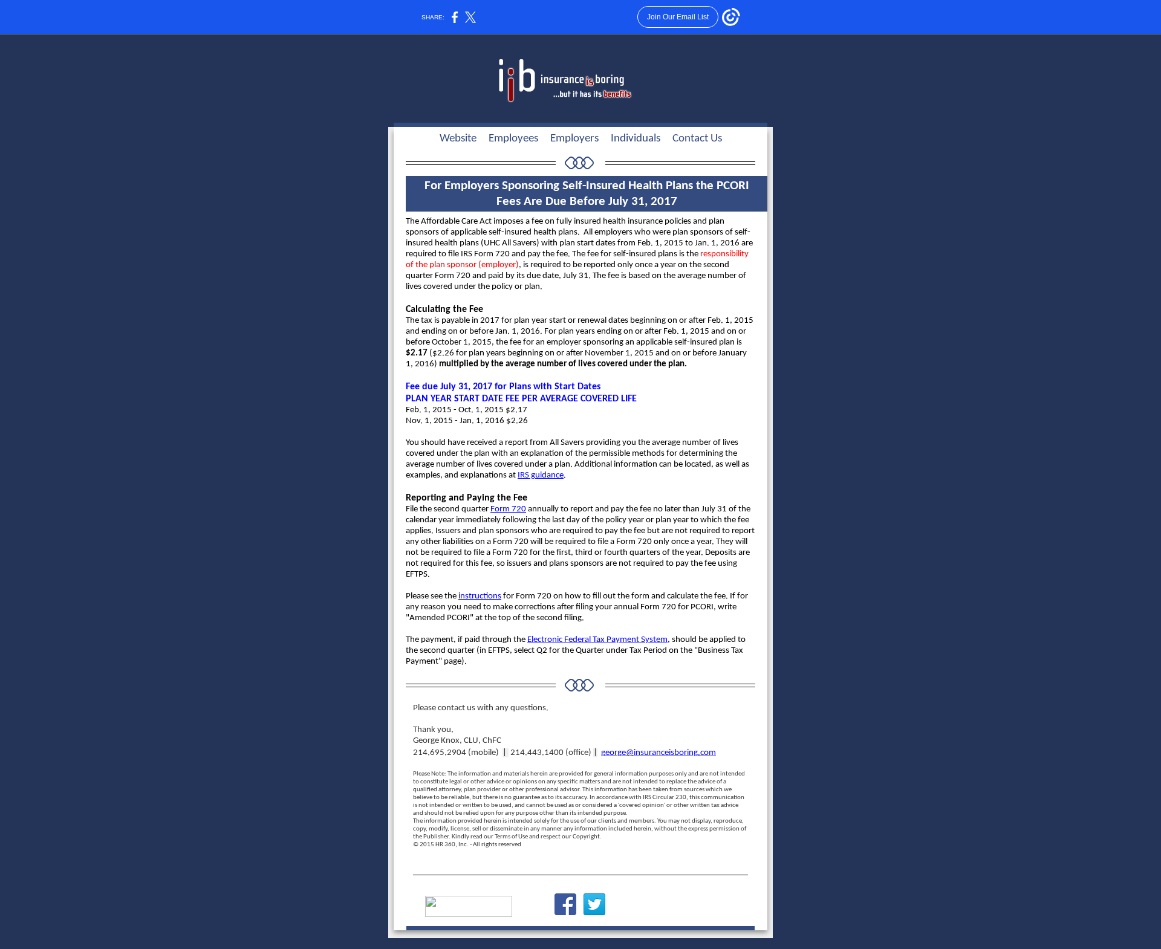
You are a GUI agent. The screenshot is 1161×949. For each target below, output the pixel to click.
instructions (479, 596)
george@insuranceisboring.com (658, 752)
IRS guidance (541, 475)
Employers (575, 138)
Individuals (637, 138)
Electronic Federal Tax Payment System (597, 639)
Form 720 (508, 509)
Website (458, 138)
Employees (515, 138)
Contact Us (697, 138)
